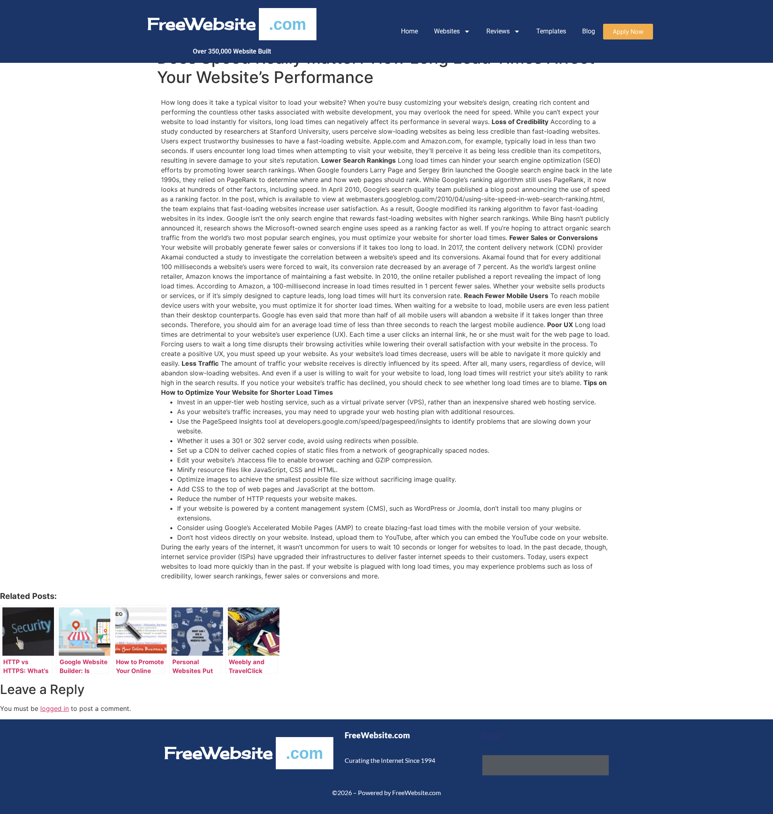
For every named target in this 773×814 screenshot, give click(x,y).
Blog (588, 31)
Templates (551, 31)
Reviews (498, 31)
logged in (54, 708)
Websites (447, 31)
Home (409, 31)
